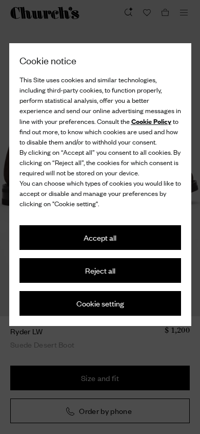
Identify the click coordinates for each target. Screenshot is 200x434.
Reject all (100, 270)
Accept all (100, 237)
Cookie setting (100, 303)
